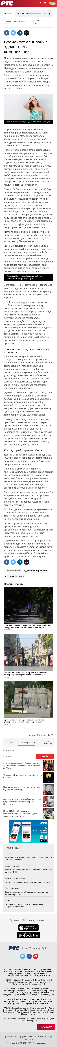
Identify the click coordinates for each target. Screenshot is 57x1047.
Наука (23, 992)
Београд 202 (21, 1010)
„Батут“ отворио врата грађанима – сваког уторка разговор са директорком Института (22, 801)
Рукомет (10, 982)
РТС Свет (36, 999)
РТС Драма (9, 1001)
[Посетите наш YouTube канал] (35, 956)
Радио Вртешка (39, 1012)
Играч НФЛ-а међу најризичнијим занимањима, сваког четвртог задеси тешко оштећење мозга (20, 813)
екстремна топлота (14, 576)
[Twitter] (13, 33)
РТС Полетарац (42, 1003)
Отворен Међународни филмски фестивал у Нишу (22, 776)
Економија (30, 971)
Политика (16, 969)
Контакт (12, 1018)
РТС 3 (26, 999)
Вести (7, 969)
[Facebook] (6, 33)
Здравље (48, 990)
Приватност (9, 1036)
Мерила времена (44, 971)
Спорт (9, 980)
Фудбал (17, 980)
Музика (46, 988)
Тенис (37, 980)
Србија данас (46, 969)
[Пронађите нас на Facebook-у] (29, 956)
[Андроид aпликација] (28, 831)
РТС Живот (21, 1001)
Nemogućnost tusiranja (15, 878)
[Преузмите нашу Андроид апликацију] (28, 935)
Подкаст (25, 975)
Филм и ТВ (13, 992)
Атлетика (33, 982)
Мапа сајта (46, 1027)
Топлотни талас (12, 570)
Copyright (20, 1036)
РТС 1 (10, 999)
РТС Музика (26, 1003)
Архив (32, 1014)
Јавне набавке (36, 1018)
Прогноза (11, 742)
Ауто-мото (45, 982)
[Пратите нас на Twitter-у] (22, 956)
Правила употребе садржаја (39, 1036)
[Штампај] (26, 33)
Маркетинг (23, 1018)
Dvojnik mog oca (12, 866)
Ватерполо (22, 982)
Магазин (11, 988)
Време (27, 973)
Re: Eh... (8, 900)
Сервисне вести (40, 973)
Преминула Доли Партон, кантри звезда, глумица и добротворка (21, 788)
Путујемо (21, 990)
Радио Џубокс (22, 1012)
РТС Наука (47, 999)
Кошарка (28, 980)
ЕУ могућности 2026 (41, 975)
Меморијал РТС (38, 984)
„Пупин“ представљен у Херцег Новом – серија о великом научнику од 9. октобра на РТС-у (21, 765)
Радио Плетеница (38, 1010)
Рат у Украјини (15, 973)
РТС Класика (35, 1001)
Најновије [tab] (8, 750)
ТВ (5, 999)
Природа (33, 992)
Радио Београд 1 (20, 1008)
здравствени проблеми (35, 570)
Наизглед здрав (47, 994)
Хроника (8, 971)
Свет (35, 969)
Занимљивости (33, 988)
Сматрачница (13, 975)
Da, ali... (8, 853)
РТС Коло (48, 1001)
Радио (7, 1008)
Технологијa (9, 990)
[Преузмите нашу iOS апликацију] (28, 927)
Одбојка (46, 980)
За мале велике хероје (27, 994)
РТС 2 (18, 999)
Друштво (18, 971)
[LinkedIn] (20, 33)
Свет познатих (34, 990)
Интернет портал (29, 1020)
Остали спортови (20, 984)
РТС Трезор (13, 1003)
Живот (21, 988)
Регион (27, 969)
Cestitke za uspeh (12, 888)
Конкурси (49, 1018)
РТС (4, 1018)
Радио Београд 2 (38, 1008)
